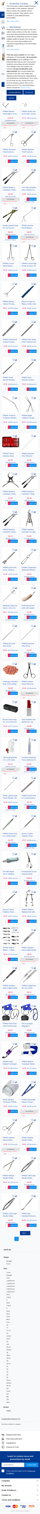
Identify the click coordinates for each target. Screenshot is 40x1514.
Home (3, 21)
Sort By (4, 74)
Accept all (29, 92)
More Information (13, 21)
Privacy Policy (25, 88)
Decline (11, 98)
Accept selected (15, 92)
